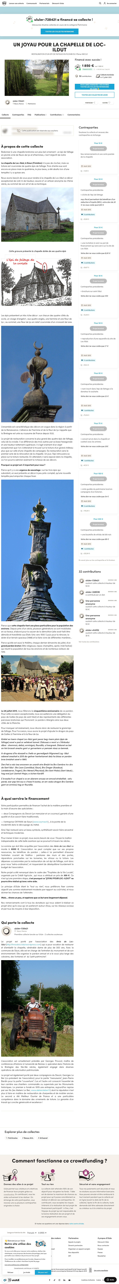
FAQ (29, 114)
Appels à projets (74, 1242)
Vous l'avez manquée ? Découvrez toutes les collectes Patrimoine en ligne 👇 (94, 87)
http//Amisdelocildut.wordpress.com (24, 944)
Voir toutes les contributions (89, 642)
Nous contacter (103, 1245)
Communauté (31, 3)
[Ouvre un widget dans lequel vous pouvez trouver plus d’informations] (110, 1280)
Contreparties (18, 114)
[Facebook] (49, 1280)
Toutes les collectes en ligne (95, 95)
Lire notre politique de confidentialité (16, 1265)
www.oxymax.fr (40, 821)
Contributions (57, 114)
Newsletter (102, 1256)
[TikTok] (54, 1280)
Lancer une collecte (16, 3)
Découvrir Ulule (103, 1242)
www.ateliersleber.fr (40, 1090)
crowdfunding (9, 1194)
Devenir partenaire (75, 1245)
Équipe (100, 1249)
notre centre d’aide (76, 1223)
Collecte (5, 114)
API (69, 1256)
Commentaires (74, 114)
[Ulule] (24, 1280)
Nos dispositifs (73, 1252)
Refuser (10, 1272)
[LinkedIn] (64, 1280)
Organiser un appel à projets (79, 1249)
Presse (100, 1252)
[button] (5, 1280)
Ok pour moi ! (43, 1272)
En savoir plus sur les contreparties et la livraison (97, 560)
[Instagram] (59, 1280)
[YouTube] (69, 1280)
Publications (41, 114)
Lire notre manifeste (101, 1270)
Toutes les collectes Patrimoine (59, 31)
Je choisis (26, 1272)
